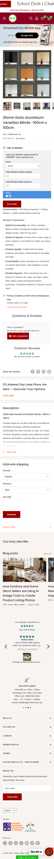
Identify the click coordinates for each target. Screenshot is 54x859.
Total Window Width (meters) (18, 182)
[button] (6, 647)
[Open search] (31, 18)
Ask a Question (20, 336)
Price (8, 193)
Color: (8, 162)
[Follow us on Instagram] (16, 843)
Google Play (27, 35)
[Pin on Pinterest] (38, 372)
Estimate (11, 514)
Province (7, 484)
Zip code (7, 497)
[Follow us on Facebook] (5, 843)
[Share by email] (49, 372)
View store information (17, 307)
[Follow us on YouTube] (27, 843)
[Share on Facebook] (33, 372)
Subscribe (12, 797)
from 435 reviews (27, 630)
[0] (49, 18)
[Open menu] (4, 18)
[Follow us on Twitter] (10, 843)
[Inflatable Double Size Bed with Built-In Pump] (27, 657)
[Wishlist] (42, 18)
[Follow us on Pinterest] (21, 843)
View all (47, 553)
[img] (27, 626)
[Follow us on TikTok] (32, 843)
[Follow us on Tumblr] (38, 843)
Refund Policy (9, 527)
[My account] (36, 18)
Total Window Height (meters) (19, 172)
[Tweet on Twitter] (44, 372)
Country (6, 470)
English (7, 811)
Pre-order (12, 204)
